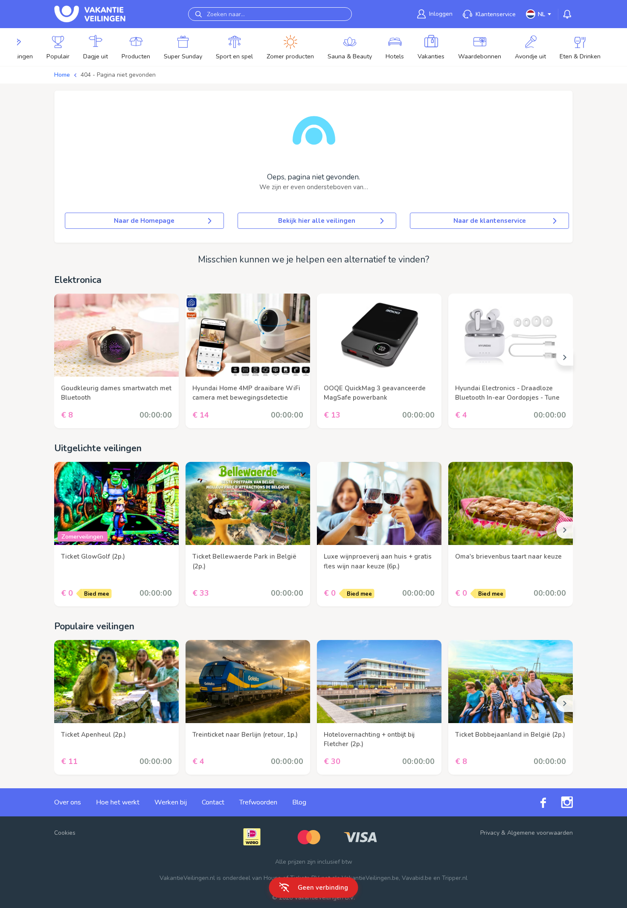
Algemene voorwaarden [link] (540, 833)
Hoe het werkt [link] (117, 802)
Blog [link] (299, 802)
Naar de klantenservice (489, 220)
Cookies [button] (64, 833)
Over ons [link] (67, 802)
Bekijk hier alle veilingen (316, 220)
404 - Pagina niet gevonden (118, 75)
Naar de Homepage (144, 220)
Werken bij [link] (170, 802)
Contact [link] (213, 802)
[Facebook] (535, 802)
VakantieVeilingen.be (370, 878)
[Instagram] (559, 802)
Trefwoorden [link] (258, 802)
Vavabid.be (417, 878)
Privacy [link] (489, 833)
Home (62, 75)
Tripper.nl (454, 878)
